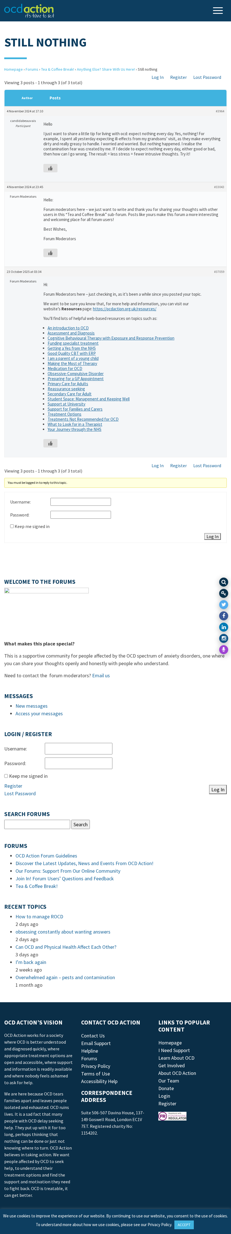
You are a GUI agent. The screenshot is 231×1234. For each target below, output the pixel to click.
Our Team (168, 1080)
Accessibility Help (99, 1081)
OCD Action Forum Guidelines (46, 855)
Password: (19, 514)
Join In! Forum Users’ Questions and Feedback (64, 878)
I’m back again (30, 962)
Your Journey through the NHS (74, 429)
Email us (101, 675)
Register (178, 77)
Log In (158, 77)
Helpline (89, 1051)
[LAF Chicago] (29, 10)
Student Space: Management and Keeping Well (89, 399)
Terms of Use (95, 1073)
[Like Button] (50, 168)
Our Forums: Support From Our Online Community (67, 871)
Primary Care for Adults (68, 383)
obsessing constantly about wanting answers (62, 931)
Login (164, 1096)
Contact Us (93, 1035)
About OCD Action (177, 1073)
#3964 (220, 111)
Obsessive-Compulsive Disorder (76, 373)
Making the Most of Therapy (72, 363)
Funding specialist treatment (73, 343)
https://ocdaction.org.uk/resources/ (124, 308)
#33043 (219, 187)
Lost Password (207, 77)
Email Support (96, 1043)
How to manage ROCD (39, 916)
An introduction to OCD (68, 328)
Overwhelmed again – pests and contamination (65, 977)
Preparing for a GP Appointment (76, 378)
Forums (32, 69)
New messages (31, 706)
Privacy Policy (95, 1066)
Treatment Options (64, 414)
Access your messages (39, 713)
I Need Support (174, 1050)
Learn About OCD (176, 1058)
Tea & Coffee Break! (57, 69)
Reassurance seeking (66, 388)
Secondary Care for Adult (70, 394)
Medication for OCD (65, 368)
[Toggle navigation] (218, 11)
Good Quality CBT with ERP (72, 353)
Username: (20, 501)
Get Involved (171, 1065)
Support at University (66, 404)
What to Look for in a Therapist (75, 424)
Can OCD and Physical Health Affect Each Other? (65, 947)
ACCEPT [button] (184, 1224)
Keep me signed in (32, 526)
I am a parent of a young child (73, 358)
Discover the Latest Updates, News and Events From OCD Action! (84, 863)
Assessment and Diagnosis (71, 333)
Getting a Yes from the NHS (72, 348)
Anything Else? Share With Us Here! (106, 69)
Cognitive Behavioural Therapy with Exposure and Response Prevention (111, 338)
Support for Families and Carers (75, 409)
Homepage (13, 69)
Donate (166, 1088)
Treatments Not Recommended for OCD (83, 419)
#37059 (219, 271)
